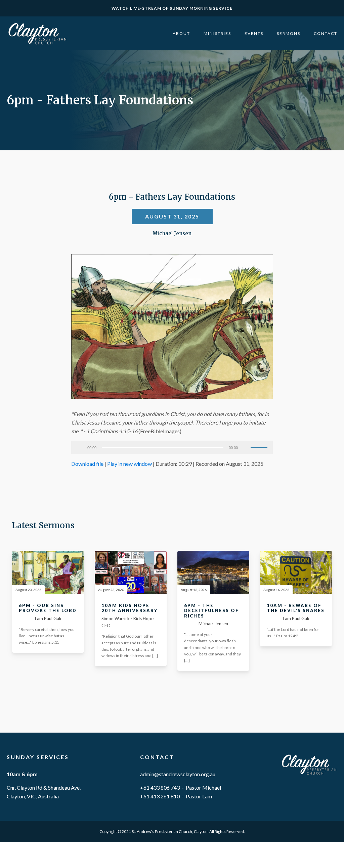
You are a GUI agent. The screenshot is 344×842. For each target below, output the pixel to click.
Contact (325, 33)
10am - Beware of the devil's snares (296, 608)
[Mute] (245, 447)
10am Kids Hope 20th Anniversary (129, 608)
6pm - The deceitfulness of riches (211, 610)
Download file (87, 463)
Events (254, 33)
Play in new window (129, 463)
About (181, 33)
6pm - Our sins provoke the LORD (48, 608)
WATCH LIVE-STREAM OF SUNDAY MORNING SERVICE (172, 8)
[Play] (80, 447)
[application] (172, 447)
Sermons (288, 33)
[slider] (260, 447)
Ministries (217, 33)
